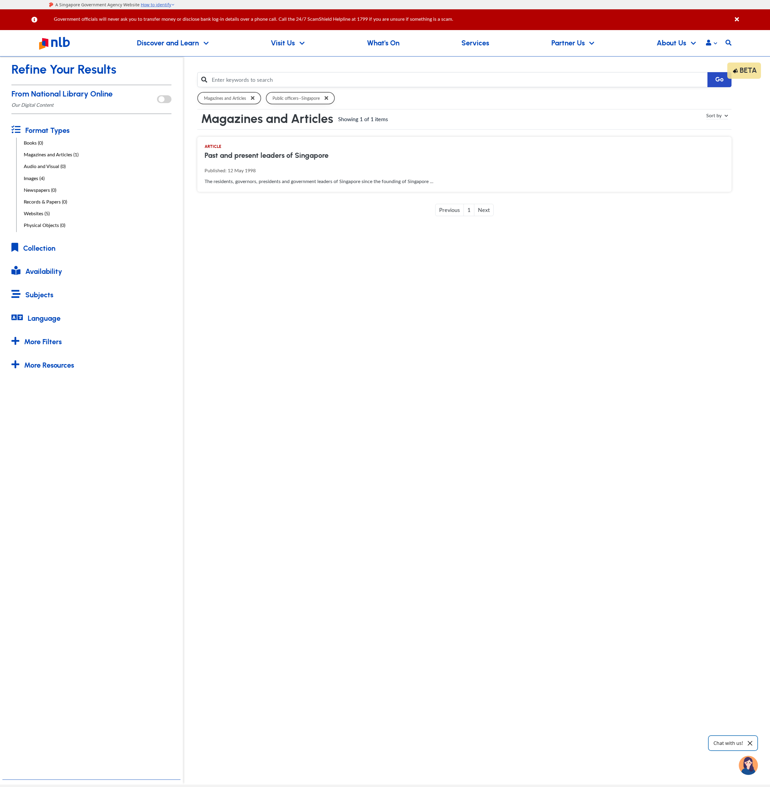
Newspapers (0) (40, 190)
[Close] (751, 16)
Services (475, 43)
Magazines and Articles (225, 98)
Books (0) (33, 142)
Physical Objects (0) (44, 225)
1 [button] (468, 209)
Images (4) (34, 178)
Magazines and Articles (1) (51, 154)
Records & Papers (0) (45, 201)
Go (719, 79)
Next (484, 209)
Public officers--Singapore (296, 98)
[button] (711, 43)
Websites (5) (37, 213)
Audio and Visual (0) (45, 166)
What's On (383, 43)
